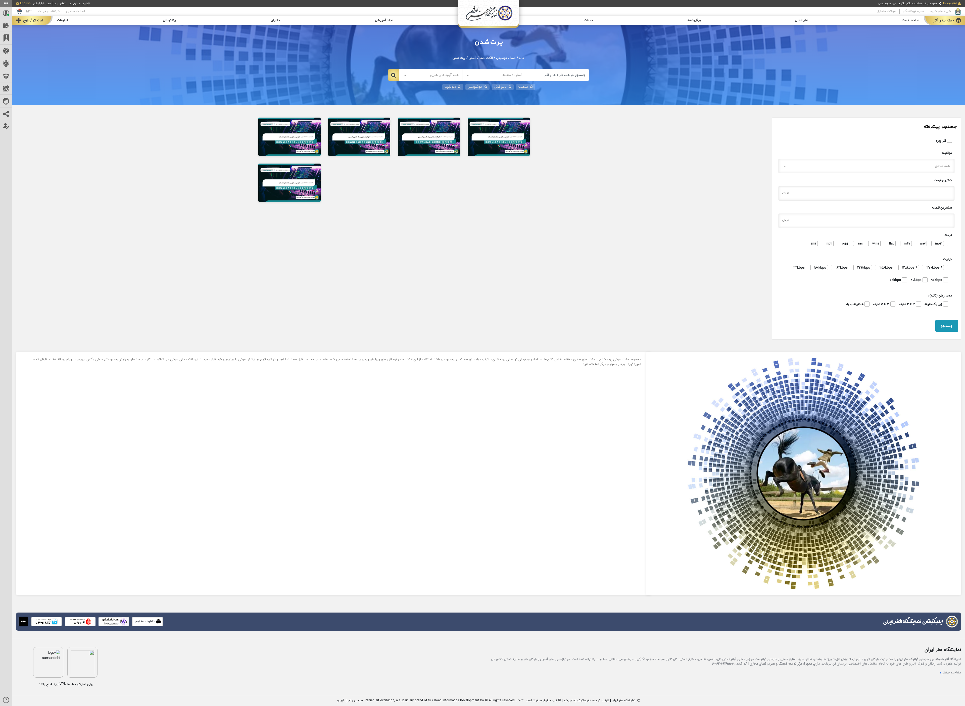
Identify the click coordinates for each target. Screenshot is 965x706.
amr (814, 243)
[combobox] (493, 75)
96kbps (937, 280)
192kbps (842, 267)
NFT (29, 11)
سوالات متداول (886, 11)
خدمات (588, 20)
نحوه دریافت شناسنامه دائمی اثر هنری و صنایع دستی (907, 3)
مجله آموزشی (384, 20)
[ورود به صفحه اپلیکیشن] (23, 621)
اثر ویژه (941, 140)
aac (860, 243)
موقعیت (946, 153)
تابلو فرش (500, 86)
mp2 (829, 243)
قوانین (86, 3)
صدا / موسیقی (506, 58)
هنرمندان (801, 20)
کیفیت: (947, 259)
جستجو (947, 326)
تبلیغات (62, 20)
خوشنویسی (474, 86)
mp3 (939, 243)
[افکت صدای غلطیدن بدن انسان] (429, 136)
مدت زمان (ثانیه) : (940, 295)
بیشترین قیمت (942, 207)
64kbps (896, 280)
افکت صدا (486, 58)
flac (892, 243)
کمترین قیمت (943, 180)
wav (923, 243)
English (25, 3)
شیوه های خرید (940, 11)
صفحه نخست (910, 20)
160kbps (820, 267)
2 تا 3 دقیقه (907, 304)
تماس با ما (59, 3)
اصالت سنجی (75, 11)
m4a (907, 243)
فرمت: (948, 235)
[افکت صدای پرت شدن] (499, 136)
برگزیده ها (694, 20)
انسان (472, 58)
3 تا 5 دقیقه (881, 304)
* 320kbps (935, 267)
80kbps (916, 280)
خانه (521, 58)
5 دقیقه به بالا (854, 304)
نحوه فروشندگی (913, 11)
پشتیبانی (169, 20)
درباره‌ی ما (74, 3)
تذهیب (523, 86)
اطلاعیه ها (950, 3)
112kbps (799, 267)
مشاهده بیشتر (951, 672)
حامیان (275, 20)
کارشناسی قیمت (49, 11)
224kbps (864, 267)
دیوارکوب (450, 86)
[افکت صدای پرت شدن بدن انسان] (289, 136)
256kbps (887, 267)
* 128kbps (910, 267)
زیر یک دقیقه (934, 304)
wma (876, 243)
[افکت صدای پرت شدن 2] (359, 136)
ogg (845, 243)
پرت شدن (488, 42)
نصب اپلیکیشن (42, 3)
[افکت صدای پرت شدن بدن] (289, 182)
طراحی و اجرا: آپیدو (350, 700)
